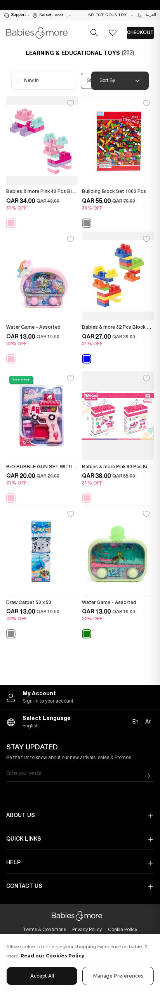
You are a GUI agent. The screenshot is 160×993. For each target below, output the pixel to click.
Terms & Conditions (44, 930)
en (135, 722)
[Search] (94, 33)
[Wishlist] (113, 33)
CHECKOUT (140, 33)
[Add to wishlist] (70, 103)
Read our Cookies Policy (52, 956)
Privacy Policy (87, 930)
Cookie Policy (122, 930)
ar (148, 722)
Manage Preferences (118, 976)
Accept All (42, 976)
